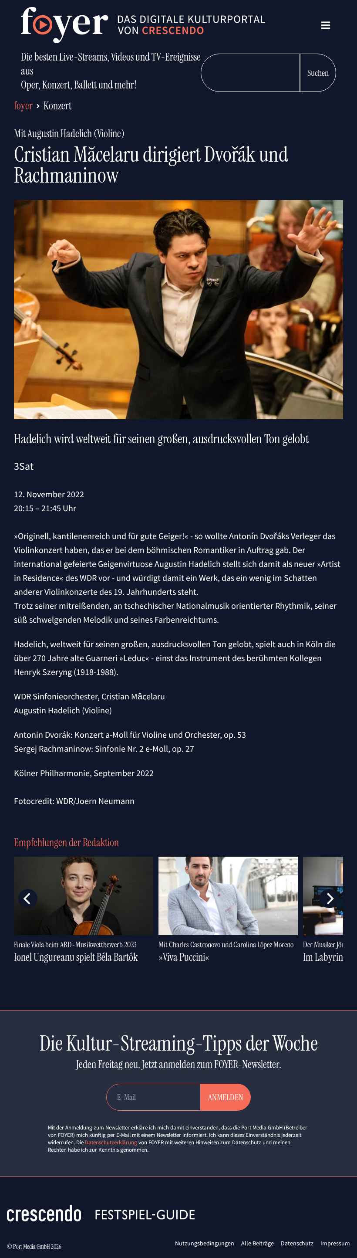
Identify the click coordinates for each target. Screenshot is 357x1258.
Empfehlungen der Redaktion (66, 842)
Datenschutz (297, 1243)
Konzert (57, 105)
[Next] (329, 898)
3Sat (24, 466)
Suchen (318, 72)
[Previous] (27, 898)
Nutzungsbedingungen (204, 1243)
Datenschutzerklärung (111, 1142)
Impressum (335, 1243)
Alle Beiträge (257, 1243)
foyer (23, 105)
